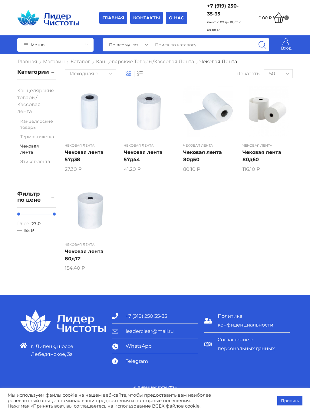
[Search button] (262, 44)
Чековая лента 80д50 (202, 155)
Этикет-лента (35, 161)
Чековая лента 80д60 (261, 155)
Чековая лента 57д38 (84, 155)
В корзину (89, 114)
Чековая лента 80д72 (84, 255)
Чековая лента (79, 145)
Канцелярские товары (36, 124)
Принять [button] (290, 400)
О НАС (176, 18)
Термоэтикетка (37, 136)
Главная (113, 18)
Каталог (80, 61)
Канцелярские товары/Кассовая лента (145, 61)
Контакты (146, 18)
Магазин (54, 61)
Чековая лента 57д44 (143, 155)
